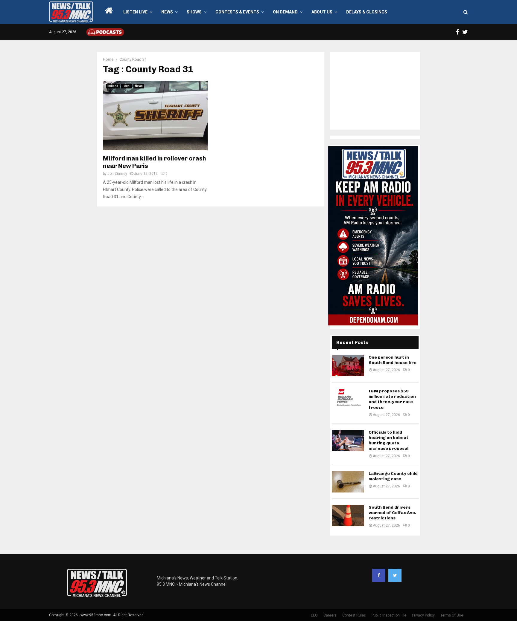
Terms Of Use (451, 615)
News (167, 12)
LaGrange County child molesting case (393, 476)
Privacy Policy (423, 615)
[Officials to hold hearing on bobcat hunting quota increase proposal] (348, 440)
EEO (314, 615)
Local (126, 86)
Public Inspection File (389, 615)
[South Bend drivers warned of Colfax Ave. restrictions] (348, 515)
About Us (321, 12)
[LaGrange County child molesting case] (348, 481)
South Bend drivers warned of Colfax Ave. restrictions (392, 513)
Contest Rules (354, 615)
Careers (330, 615)
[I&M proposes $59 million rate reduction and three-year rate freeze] (348, 399)
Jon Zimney (117, 174)
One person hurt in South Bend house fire (392, 360)
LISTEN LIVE (135, 12)
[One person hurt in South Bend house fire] (348, 365)
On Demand (285, 12)
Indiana (112, 86)
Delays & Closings (366, 12)
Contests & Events (237, 12)
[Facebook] (378, 575)
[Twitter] (395, 575)
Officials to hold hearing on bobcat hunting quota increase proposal (388, 440)
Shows (194, 12)
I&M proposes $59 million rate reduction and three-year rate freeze (392, 399)
